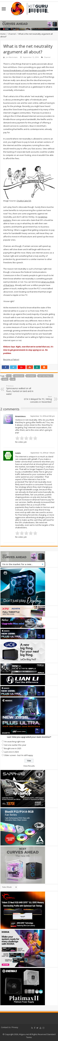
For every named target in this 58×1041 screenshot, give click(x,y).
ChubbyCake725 (24, 200)
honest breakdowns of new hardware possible (24, 70)
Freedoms (19, 376)
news (5, 379)
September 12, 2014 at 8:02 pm (42, 416)
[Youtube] (40, 1028)
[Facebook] (35, 1028)
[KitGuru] (29, 7)
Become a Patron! (11, 359)
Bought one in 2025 (12, 748)
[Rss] (32, 1028)
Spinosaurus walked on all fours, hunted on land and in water (19, 390)
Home (3, 34)
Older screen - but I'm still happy (18, 755)
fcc (9, 376)
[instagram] (43, 1028)
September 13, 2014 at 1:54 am (42, 453)
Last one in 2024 (11, 751)
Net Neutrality (45, 376)
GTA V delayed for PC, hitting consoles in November (38, 399)
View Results (29, 765)
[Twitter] (37, 1028)
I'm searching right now (14, 741)
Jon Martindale (12, 57)
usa (12, 379)
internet (31, 376)
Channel (12, 34)
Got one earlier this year (15, 745)
